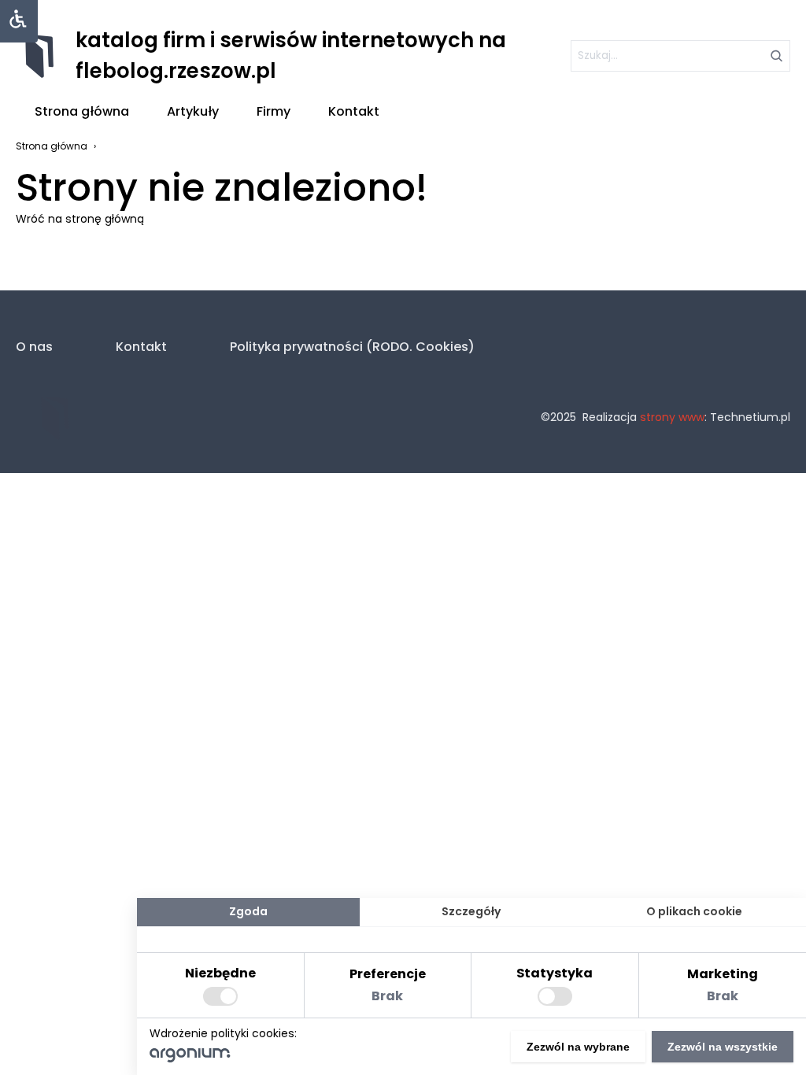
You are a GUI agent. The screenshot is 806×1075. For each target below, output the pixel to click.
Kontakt (353, 111)
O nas (34, 347)
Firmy (273, 111)
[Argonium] (190, 1058)
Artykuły (193, 111)
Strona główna (82, 111)
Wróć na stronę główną (80, 219)
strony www (672, 417)
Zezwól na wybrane (578, 1046)
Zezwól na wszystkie (722, 1046)
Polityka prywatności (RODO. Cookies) (352, 347)
